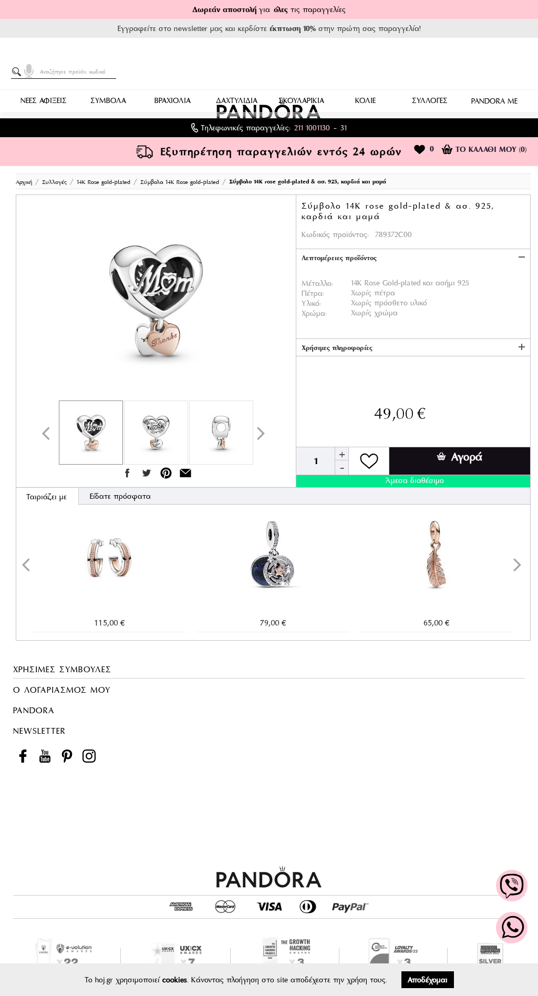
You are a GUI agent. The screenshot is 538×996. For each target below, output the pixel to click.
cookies (174, 979)
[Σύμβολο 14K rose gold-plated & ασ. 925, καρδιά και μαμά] (156, 300)
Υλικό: (311, 303)
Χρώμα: (314, 313)
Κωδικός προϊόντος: (335, 234)
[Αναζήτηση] (18, 72)
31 (343, 127)
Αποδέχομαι (428, 979)
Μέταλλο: (317, 283)
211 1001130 (312, 127)
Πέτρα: (313, 293)
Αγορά (466, 457)
